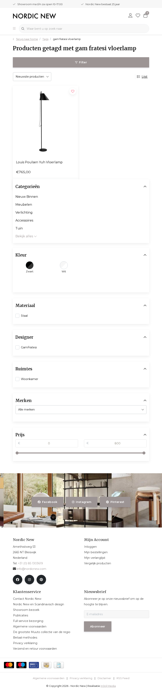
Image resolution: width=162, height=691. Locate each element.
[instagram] (29, 579)
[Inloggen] (130, 16)
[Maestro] (21, 665)
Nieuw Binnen (26, 197)
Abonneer (97, 626)
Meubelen (23, 204)
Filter (83, 62)
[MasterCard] (9, 665)
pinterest (117, 502)
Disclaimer (104, 678)
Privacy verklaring (81, 678)
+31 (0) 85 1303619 (30, 563)
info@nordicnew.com (31, 569)
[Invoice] (59, 665)
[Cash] (46, 665)
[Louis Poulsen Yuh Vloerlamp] (45, 121)
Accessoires (24, 220)
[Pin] (34, 665)
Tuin (19, 228)
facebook (49, 502)
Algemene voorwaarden (48, 678)
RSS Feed (123, 678)
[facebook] (17, 579)
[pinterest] (41, 579)
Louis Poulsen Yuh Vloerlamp (39, 162)
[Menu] (14, 28)
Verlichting (24, 212)
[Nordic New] (34, 16)
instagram (83, 502)
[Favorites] (138, 16)
